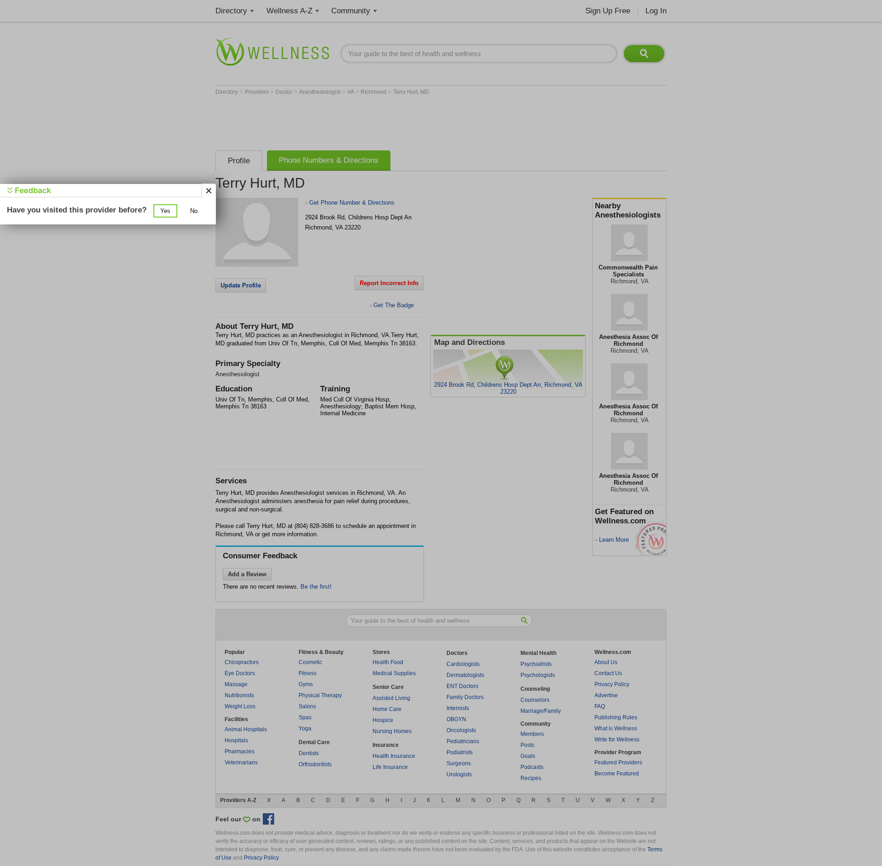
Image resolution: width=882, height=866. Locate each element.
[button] (165, 211)
